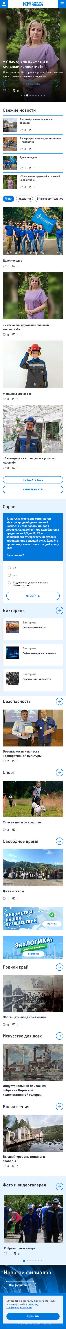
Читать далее (30, 83)
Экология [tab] (24, 198)
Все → (59, 610)
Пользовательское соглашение (33, 1323)
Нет (15, 575)
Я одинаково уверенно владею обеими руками (30, 584)
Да (14, 567)
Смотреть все (33, 489)
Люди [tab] (8, 198)
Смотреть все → (59, 1186)
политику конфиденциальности (22, 1306)
